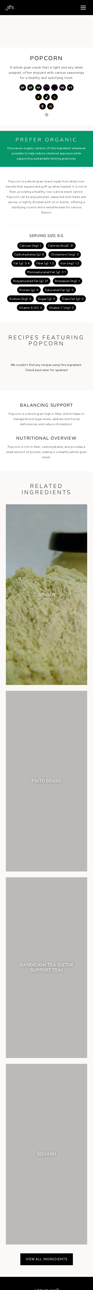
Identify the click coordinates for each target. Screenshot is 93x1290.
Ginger (46, 594)
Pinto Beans (46, 781)
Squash (46, 1154)
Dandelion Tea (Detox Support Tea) (47, 967)
